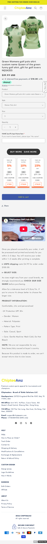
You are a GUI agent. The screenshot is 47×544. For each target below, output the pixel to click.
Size (3, 111)
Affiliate (4, 490)
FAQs (3, 434)
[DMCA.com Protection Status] (40, 542)
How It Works (6, 476)
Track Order (5, 441)
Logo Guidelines (7, 472)
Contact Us (5, 445)
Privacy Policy (6, 504)
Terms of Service (7, 507)
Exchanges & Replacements (11, 455)
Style (3, 100)
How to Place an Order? (10, 438)
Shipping (4, 85)
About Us (4, 500)
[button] (5, 8)
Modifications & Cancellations (12, 451)
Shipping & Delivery (9, 448)
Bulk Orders (5, 486)
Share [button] (6, 206)
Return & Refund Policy (10, 458)
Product (5, 89)
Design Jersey (6, 469)
